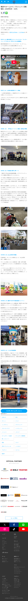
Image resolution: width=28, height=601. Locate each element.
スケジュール (4, 560)
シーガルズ (18, 446)
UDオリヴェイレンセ (6, 446)
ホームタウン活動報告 (20, 435)
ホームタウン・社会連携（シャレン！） (7, 437)
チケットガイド (16, 543)
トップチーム (5, 424)
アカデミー (4, 450)
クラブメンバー (19, 424)
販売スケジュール (17, 547)
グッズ (17, 421)
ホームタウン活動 (5, 587)
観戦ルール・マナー (17, 561)
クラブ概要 (4, 578)
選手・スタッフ (4, 558)
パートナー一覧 (4, 588)
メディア (17, 432)
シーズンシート (19, 428)
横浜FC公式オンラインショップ (19, 567)
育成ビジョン (16, 578)
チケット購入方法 (17, 546)
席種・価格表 (16, 544)
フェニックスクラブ (17, 584)
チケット (5, 2)
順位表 (15, 537)
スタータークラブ (6, 428)
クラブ (17, 442)
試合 (16, 417)
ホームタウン (4, 541)
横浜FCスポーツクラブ (6, 584)
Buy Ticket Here (16, 550)
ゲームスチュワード (5, 591)
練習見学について (5, 561)
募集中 (3, 453)
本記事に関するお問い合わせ (14, 410)
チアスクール (16, 587)
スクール (17, 450)
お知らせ (4, 417)
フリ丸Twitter (21, 32)
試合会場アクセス (17, 560)
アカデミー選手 (16, 581)
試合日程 (15, 536)
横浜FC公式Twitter (13, 32)
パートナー (4, 432)
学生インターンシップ (6, 593)
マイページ (8, 2)
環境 (3, 442)
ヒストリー (4, 581)
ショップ (1, 2)
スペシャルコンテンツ (18, 571)
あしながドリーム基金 (6, 590)
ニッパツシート (16, 549)
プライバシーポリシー (14, 596)
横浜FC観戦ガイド (17, 558)
